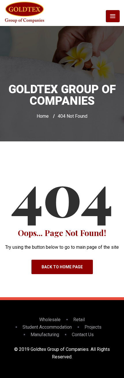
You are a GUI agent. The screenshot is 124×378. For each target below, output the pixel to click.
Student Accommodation (47, 327)
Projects (93, 327)
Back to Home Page (62, 267)
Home (43, 116)
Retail (79, 319)
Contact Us (83, 334)
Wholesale (50, 319)
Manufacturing (45, 334)
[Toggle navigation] (113, 16)
